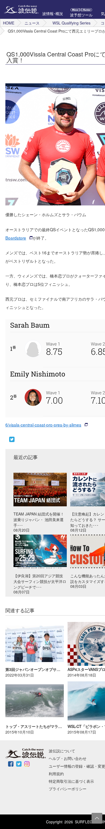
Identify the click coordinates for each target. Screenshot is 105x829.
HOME (8, 23)
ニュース (32, 23)
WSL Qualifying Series (71, 23)
